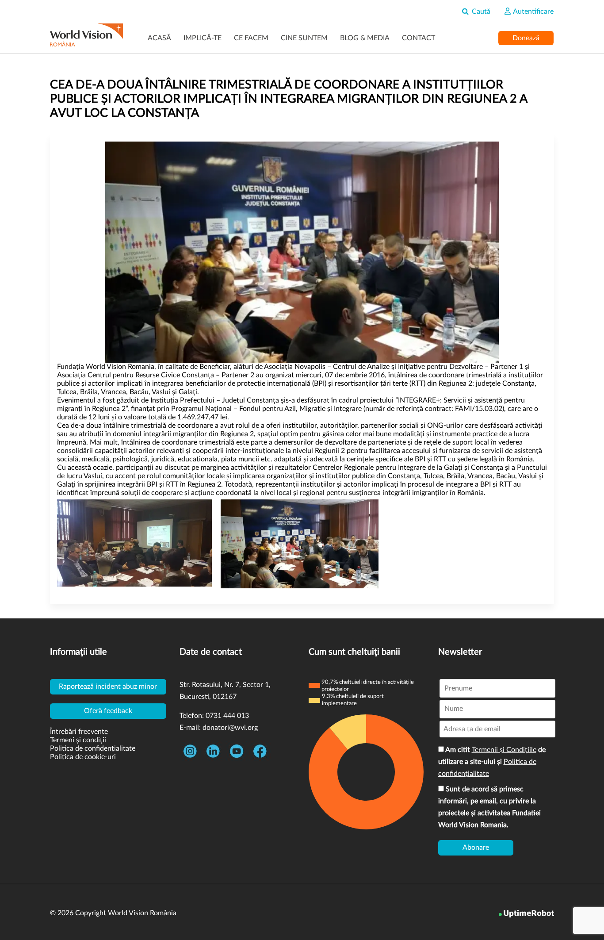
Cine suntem (304, 38)
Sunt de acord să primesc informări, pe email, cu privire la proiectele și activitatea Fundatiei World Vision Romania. (489, 807)
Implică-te (202, 38)
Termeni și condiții (78, 740)
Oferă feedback (108, 710)
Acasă (159, 38)
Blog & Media (365, 38)
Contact (418, 38)
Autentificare (533, 11)
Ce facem (251, 38)
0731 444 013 (227, 715)
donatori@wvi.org (230, 727)
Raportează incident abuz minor (108, 686)
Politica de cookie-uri (83, 756)
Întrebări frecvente (79, 731)
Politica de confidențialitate (92, 748)
